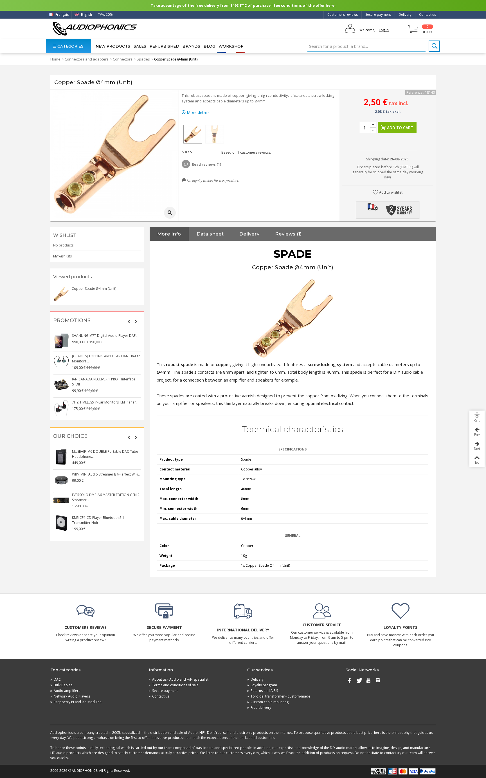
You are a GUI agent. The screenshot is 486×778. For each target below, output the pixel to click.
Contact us (427, 14)
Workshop (231, 46)
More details (198, 112)
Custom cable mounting (268, 701)
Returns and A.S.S (262, 690)
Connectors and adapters (87, 59)
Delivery (405, 14)
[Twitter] (359, 680)
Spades (143, 59)
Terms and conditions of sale (174, 685)
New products (113, 46)
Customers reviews (342, 14)
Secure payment (378, 14)
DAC (55, 679)
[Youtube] (368, 680)
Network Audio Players (70, 696)
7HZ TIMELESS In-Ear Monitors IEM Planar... (105, 402)
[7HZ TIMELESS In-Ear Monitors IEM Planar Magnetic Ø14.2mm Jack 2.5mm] (61, 408)
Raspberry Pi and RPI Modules (75, 701)
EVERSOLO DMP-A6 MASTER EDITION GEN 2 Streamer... (106, 497)
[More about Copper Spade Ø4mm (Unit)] (61, 294)
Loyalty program (262, 685)
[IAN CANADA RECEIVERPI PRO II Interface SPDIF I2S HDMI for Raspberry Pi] (61, 385)
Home (55, 59)
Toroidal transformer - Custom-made (278, 696)
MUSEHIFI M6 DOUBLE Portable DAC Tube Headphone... (105, 454)
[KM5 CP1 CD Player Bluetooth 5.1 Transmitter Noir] (61, 523)
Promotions (72, 321)
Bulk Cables (61, 685)
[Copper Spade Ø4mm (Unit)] (192, 134)
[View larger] (170, 213)
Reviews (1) (288, 234)
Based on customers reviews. (245, 152)
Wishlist (64, 235)
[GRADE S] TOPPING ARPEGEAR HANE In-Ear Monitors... (106, 359)
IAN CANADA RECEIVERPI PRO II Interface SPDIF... (103, 382)
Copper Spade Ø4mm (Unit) (94, 288)
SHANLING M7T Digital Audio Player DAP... (105, 335)
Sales (140, 46)
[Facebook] (349, 680)
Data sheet (210, 234)
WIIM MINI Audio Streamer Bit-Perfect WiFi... (106, 474)
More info (169, 234)
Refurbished (164, 46)
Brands (191, 46)
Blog (209, 46)
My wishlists (62, 256)
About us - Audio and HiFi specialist (178, 679)
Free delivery (259, 707)
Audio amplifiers (65, 690)
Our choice (70, 436)
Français (62, 14)
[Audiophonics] (94, 29)
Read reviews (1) (206, 164)
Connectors (122, 59)
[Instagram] (378, 680)
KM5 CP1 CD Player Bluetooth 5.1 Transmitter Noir (98, 520)
